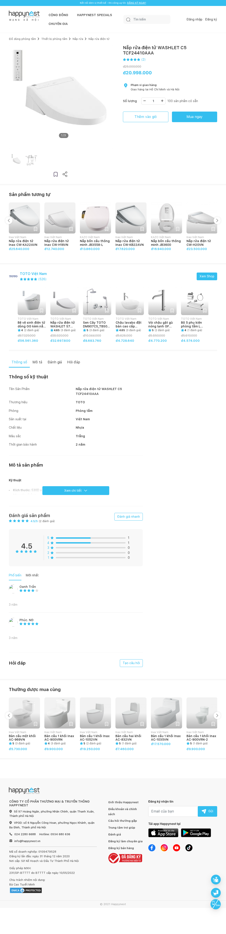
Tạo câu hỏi (131, 663)
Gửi (210, 811)
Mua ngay (194, 117)
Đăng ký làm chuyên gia (125, 841)
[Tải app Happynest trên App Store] (163, 832)
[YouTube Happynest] (176, 847)
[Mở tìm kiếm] (128, 19)
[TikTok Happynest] (188, 847)
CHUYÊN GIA (58, 24)
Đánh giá (114, 834)
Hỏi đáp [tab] (73, 362)
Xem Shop (207, 276)
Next (217, 220)
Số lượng (130, 101)
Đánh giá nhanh (128, 516)
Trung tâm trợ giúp (121, 827)
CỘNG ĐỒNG (58, 15)
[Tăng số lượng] (162, 100)
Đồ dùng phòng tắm (22, 39)
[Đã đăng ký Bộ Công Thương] (125, 857)
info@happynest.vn (27, 841)
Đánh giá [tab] (54, 362)
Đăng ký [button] (211, 19)
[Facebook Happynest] (151, 847)
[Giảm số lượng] (144, 100)
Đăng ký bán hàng (121, 848)
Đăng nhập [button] (194, 19)
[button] (56, 174)
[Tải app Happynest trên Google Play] (196, 832)
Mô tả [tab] (37, 362)
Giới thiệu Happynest (123, 802)
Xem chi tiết (73, 490)
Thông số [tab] (19, 362)
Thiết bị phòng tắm (54, 39)
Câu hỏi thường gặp (122, 820)
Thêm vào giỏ (145, 117)
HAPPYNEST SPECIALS (94, 15)
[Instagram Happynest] (164, 847)
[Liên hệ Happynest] (216, 904)
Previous (8, 220)
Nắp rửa (78, 39)
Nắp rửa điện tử (99, 39)
